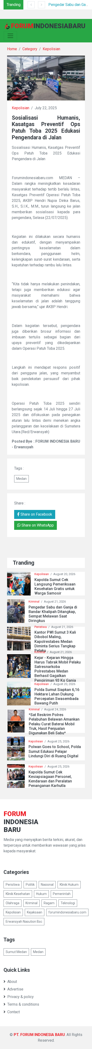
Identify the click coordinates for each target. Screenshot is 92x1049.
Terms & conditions (23, 1004)
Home (12, 49)
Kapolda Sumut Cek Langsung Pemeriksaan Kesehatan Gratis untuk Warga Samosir (54, 586)
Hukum (41, 894)
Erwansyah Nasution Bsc (24, 921)
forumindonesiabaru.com (67, 912)
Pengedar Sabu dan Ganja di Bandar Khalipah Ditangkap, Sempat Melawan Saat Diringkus (53, 614)
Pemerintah (62, 894)
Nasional (47, 884)
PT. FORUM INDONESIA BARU (39, 1034)
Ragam (49, 903)
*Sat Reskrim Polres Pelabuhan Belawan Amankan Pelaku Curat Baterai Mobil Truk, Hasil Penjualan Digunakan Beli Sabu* (54, 724)
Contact (13, 1012)
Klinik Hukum (69, 884)
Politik (30, 884)
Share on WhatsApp (37, 525)
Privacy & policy (20, 997)
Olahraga (12, 903)
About (12, 981)
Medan (21, 479)
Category (29, 49)
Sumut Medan (16, 952)
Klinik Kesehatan (18, 894)
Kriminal (34, 601)
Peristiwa (40, 627)
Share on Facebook (36, 514)
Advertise (15, 989)
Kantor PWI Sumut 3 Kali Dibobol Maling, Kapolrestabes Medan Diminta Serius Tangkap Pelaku (55, 641)
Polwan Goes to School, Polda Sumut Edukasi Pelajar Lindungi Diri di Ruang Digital (55, 751)
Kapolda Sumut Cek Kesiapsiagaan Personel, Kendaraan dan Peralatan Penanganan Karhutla (50, 779)
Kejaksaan (34, 912)
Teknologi (68, 903)
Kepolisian (51, 49)
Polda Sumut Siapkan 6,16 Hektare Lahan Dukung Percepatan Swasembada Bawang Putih (56, 696)
